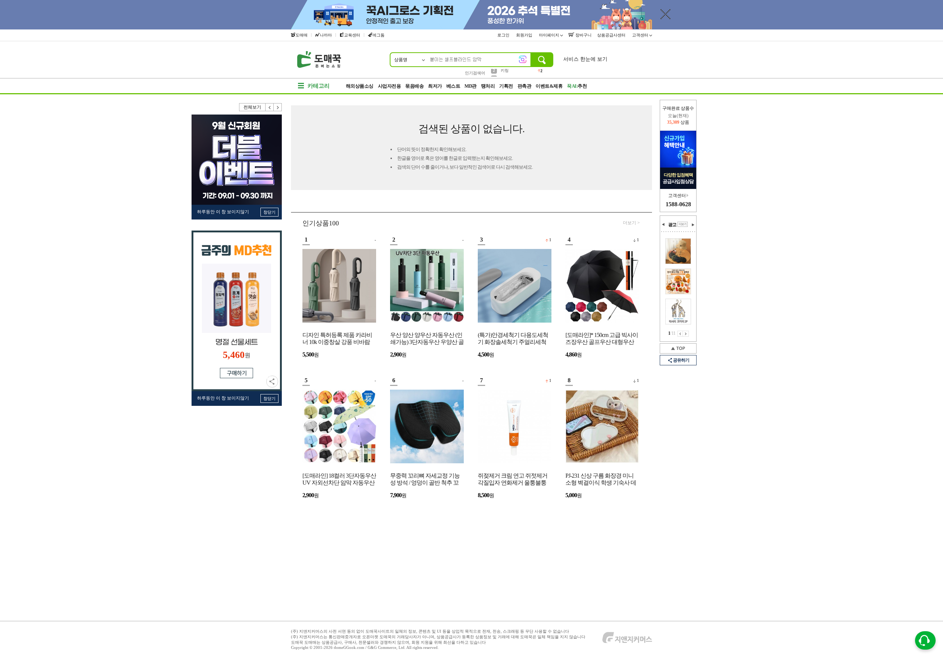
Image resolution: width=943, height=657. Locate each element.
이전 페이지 (680, 334)
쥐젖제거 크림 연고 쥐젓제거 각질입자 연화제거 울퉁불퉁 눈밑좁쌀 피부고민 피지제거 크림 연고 (512, 479)
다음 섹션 (692, 224)
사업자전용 (389, 86)
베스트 (453, 86)
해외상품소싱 (360, 86)
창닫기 (269, 212)
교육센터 (352, 35)
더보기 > (631, 222)
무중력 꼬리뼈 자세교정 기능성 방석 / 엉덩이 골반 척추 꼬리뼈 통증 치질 (425, 479)
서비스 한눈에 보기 (585, 59)
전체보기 (252, 107)
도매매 (301, 35)
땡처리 (488, 86)
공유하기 (272, 381)
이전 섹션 (663, 224)
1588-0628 (678, 204)
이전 (270, 107)
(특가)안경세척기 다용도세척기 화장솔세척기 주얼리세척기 (513, 339)
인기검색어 (475, 73)
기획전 (506, 86)
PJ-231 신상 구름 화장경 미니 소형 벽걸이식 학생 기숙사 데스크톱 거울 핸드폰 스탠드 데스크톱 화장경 (600, 479)
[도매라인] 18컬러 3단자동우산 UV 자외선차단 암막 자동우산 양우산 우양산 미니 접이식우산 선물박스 (339, 479)
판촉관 (525, 86)
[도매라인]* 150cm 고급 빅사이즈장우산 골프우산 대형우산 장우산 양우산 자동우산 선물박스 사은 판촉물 (601, 339)
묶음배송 (414, 86)
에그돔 (378, 35)
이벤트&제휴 (549, 86)
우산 (505, 72)
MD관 (471, 86)
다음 (278, 107)
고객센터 (640, 35)
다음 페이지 (686, 334)
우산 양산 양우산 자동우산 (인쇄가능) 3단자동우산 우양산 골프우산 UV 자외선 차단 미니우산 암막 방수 (427, 339)
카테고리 (319, 86)
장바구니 (583, 35)
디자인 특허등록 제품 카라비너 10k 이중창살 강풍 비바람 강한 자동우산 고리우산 (337, 339)
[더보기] (682, 224)
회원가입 (524, 35)
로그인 (504, 35)
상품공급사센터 (612, 35)
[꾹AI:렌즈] (522, 59)
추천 (577, 86)
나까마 (326, 35)
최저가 (435, 86)
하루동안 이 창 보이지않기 (223, 211)
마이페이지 (549, 35)
